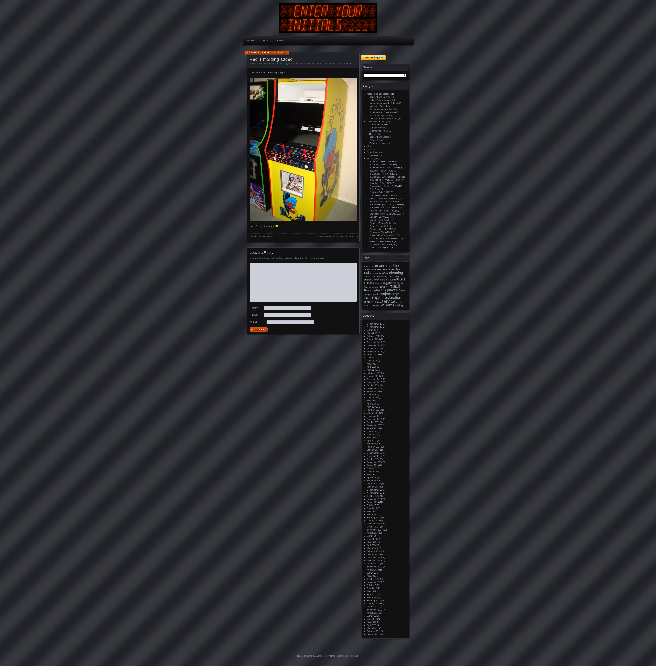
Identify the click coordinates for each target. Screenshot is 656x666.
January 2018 (373, 413)
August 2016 (373, 465)
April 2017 (372, 441)
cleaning (396, 273)
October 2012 (373, 579)
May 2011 (371, 622)
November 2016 (374, 456)
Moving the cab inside (261, 236)
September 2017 (374, 425)
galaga (377, 283)
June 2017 (372, 434)
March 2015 (372, 514)
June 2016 (372, 471)
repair (377, 297)
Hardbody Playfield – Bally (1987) (385, 204)
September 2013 (374, 567)
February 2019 (374, 373)
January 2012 (373, 603)
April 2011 (371, 625)
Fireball (401, 279)
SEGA (377, 302)
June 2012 (372, 588)
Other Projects (373, 152)
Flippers (369, 282)
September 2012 (374, 582)
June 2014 (372, 539)
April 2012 (372, 594)
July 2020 (371, 330)
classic (384, 273)
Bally (367, 273)
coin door (381, 276)
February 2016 (374, 484)
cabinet (376, 273)
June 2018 (372, 397)
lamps (393, 283)
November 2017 (374, 419)
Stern (367, 305)
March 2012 (372, 597)
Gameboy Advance (378, 128)
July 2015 (371, 505)
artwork (367, 269)
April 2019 (372, 367)
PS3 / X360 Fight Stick (380, 115)
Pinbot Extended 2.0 (379, 226)
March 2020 (372, 333)
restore (368, 302)
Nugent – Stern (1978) (380, 220)
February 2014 (374, 551)
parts (382, 286)
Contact (266, 40)
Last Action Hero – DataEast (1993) (386, 214)
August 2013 (373, 570)
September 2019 (374, 351)
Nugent (367, 287)
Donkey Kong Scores (379, 137)
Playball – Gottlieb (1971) (381, 229)
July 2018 (371, 394)
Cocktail (368, 276)
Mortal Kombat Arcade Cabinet (384, 103)
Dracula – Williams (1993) (382, 195)
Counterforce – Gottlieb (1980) (384, 186)
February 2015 (374, 517)
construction (393, 276)
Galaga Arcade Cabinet (380, 100)
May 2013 (371, 576)
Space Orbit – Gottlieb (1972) (383, 235)
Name (254, 307)
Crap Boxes (375, 189)
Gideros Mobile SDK (379, 131)
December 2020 (374, 324)
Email (254, 314)
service (388, 301)
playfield (394, 290)
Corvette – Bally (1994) (380, 183)
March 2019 (372, 370)
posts (376, 294)
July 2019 (371, 357)
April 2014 (372, 545)
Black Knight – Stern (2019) (382, 174)
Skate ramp (375, 155)
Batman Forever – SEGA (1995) (384, 168)
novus (400, 283)
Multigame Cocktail (378, 106)
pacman (311, 63)
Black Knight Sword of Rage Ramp (386, 177)
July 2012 (371, 585)
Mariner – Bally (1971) (380, 217)
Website (254, 322)
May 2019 (371, 364)
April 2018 (372, 404)
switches (375, 305)
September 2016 (374, 462)
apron (370, 266)
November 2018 (374, 382)
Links (280, 40)
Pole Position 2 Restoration (382, 112)
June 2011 (372, 619)
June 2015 (372, 508)
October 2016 (373, 459)
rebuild (367, 298)
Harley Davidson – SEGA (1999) (384, 208)
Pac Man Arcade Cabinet (270, 63)
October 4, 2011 (280, 52)
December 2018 (374, 379)
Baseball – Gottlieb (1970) (382, 164)
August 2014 (373, 533)
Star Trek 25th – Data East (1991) (385, 238)
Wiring (399, 305)
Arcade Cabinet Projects (378, 94)
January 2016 (373, 487)
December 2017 (374, 416)
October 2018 (373, 385)
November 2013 (374, 560)
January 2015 (373, 520)
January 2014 (373, 554)
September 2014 (374, 530)
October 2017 (373, 422)
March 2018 (372, 407)
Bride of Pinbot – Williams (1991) (385, 180)
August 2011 (373, 613)
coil (373, 276)
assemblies (379, 269)
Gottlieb (385, 282)
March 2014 (372, 548)
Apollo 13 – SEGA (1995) (381, 161)
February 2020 (374, 336)
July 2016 (371, 468)
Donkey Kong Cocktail (380, 97)
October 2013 (373, 563)
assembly (394, 269)
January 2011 (373, 634)
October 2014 (373, 527)
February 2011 (373, 631)
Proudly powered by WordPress (311, 656)
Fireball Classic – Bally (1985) (383, 198)
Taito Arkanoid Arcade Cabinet (384, 118)
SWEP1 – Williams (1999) (381, 241)
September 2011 (374, 610)
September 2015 (374, 499)
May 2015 (371, 511)
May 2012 (371, 591)
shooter (399, 302)
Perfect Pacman (377, 140)
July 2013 (371, 573)
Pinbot (368, 290)
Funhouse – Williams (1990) (383, 201)
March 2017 (372, 444)
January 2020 (373, 339)
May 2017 (371, 437)
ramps (395, 294)
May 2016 (371, 474)
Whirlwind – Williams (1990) (382, 244)
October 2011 (373, 607)
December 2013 (374, 557)
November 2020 (374, 327)
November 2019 (374, 345)
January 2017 (373, 450)
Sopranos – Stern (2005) (381, 232)
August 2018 (373, 391)
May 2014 (371, 542)
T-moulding (328, 63)
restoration (392, 298)
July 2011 (371, 616)
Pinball (370, 158)
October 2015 (373, 496)
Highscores (372, 134)
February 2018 (374, 410)
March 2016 (372, 480)
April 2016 (372, 477)
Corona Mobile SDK (379, 124)
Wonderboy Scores (378, 143)
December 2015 (374, 490)
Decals (367, 279)
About (250, 40)
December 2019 (374, 342)
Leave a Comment (343, 63)
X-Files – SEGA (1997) (380, 247)
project (319, 63)
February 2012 (374, 600)
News (369, 149)
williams (387, 305)
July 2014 (371, 536)
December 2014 (374, 524)
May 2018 (371, 401)
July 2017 (371, 431)
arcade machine (298, 63)
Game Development (376, 121)
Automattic (354, 656)
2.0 (365, 266)
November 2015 (374, 493)
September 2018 (374, 388)
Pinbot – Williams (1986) (381, 223)
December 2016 (374, 453)
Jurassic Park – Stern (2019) (383, 211)
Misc (369, 146)
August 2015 (373, 502)
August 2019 (373, 354)
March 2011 (372, 628)
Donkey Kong (378, 279)
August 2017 (373, 428)
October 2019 (373, 348)
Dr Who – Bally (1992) (380, 192)
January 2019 (373, 376)
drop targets (391, 280)
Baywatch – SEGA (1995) (381, 171)
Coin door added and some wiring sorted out (337, 236)
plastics (380, 290)
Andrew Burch (262, 52)
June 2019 (372, 361)
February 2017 (374, 447)
